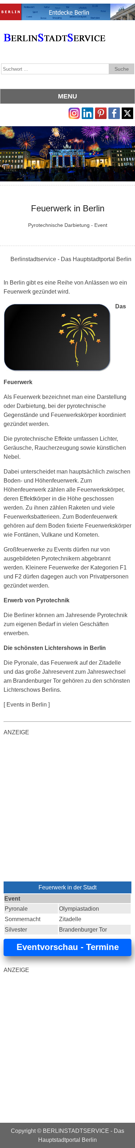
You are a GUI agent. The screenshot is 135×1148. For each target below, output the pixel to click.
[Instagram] (74, 112)
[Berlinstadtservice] (67, 8)
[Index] (54, 29)
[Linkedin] (87, 112)
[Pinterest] (101, 112)
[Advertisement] (67, 810)
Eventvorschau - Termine (68, 947)
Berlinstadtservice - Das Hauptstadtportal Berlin (70, 259)
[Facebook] (114, 112)
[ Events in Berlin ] (27, 704)
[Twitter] (127, 112)
